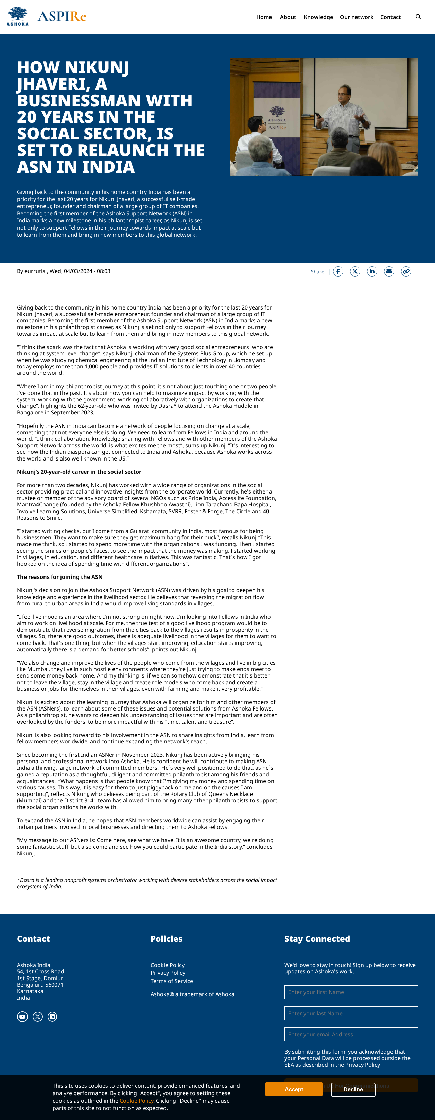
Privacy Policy (168, 972)
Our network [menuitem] (356, 17)
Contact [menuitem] (390, 17)
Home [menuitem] (264, 17)
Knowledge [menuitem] (318, 17)
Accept (294, 1089)
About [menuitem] (288, 17)
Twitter (355, 271)
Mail (389, 271)
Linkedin (372, 271)
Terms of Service (172, 981)
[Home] (46, 16)
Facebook (338, 271)
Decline (353, 1089)
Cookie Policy (136, 1100)
